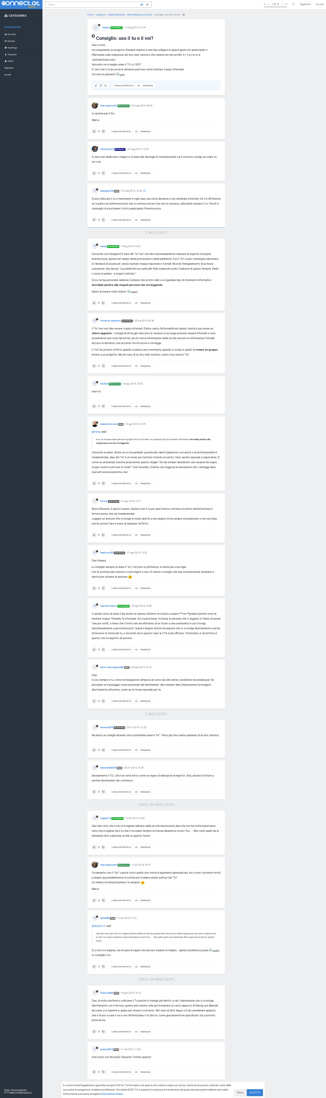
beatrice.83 (106, 552)
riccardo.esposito (110, 320)
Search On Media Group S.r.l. (21, 1092)
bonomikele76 (108, 767)
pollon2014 (106, 1049)
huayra (106, 27)
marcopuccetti (108, 105)
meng (103, 246)
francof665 (106, 993)
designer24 (106, 190)
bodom (104, 383)
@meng (96, 431)
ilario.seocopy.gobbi (112, 667)
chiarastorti (107, 149)
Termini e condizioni (19, 1090)
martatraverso (108, 606)
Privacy (7, 1090)
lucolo (103, 501)
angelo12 (105, 818)
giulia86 (104, 918)
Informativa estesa (112, 1094)
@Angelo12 (98, 926)
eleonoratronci (108, 424)
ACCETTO (255, 1092)
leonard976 (106, 727)
